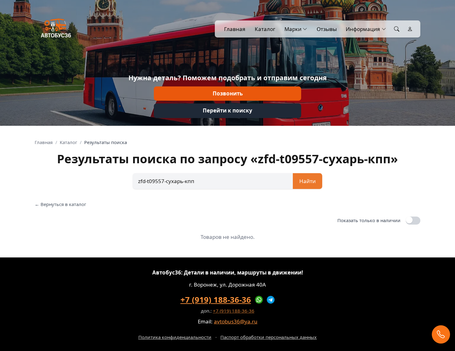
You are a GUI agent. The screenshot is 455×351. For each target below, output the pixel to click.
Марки (292, 29)
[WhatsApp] (259, 300)
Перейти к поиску (227, 110)
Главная (234, 29)
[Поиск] (396, 29)
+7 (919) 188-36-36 (215, 299)
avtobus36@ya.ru (236, 321)
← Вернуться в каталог (60, 204)
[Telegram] (271, 300)
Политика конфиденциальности (174, 337)
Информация (363, 29)
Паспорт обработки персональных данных (268, 337)
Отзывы (326, 29)
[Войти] (410, 29)
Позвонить (228, 93)
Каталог (265, 29)
